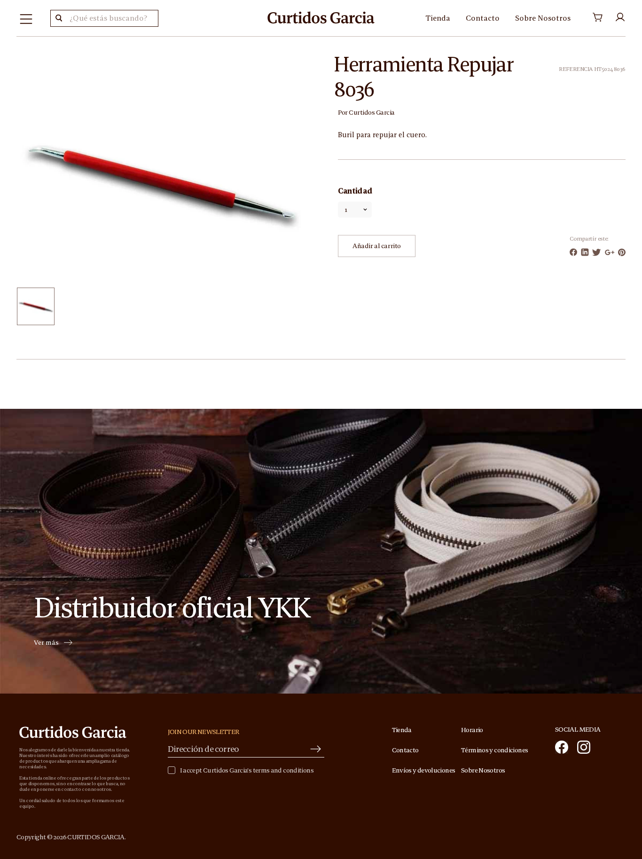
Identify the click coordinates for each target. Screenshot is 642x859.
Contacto (483, 18)
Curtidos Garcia (372, 112)
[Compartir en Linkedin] (585, 252)
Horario (472, 730)
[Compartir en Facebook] (573, 252)
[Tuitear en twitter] (596, 252)
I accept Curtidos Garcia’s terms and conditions (246, 770)
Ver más (46, 643)
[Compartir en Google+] (610, 252)
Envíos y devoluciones (423, 770)
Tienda (437, 18)
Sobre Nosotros (543, 18)
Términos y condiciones (494, 750)
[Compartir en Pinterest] (622, 252)
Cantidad (355, 191)
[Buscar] (58, 18)
